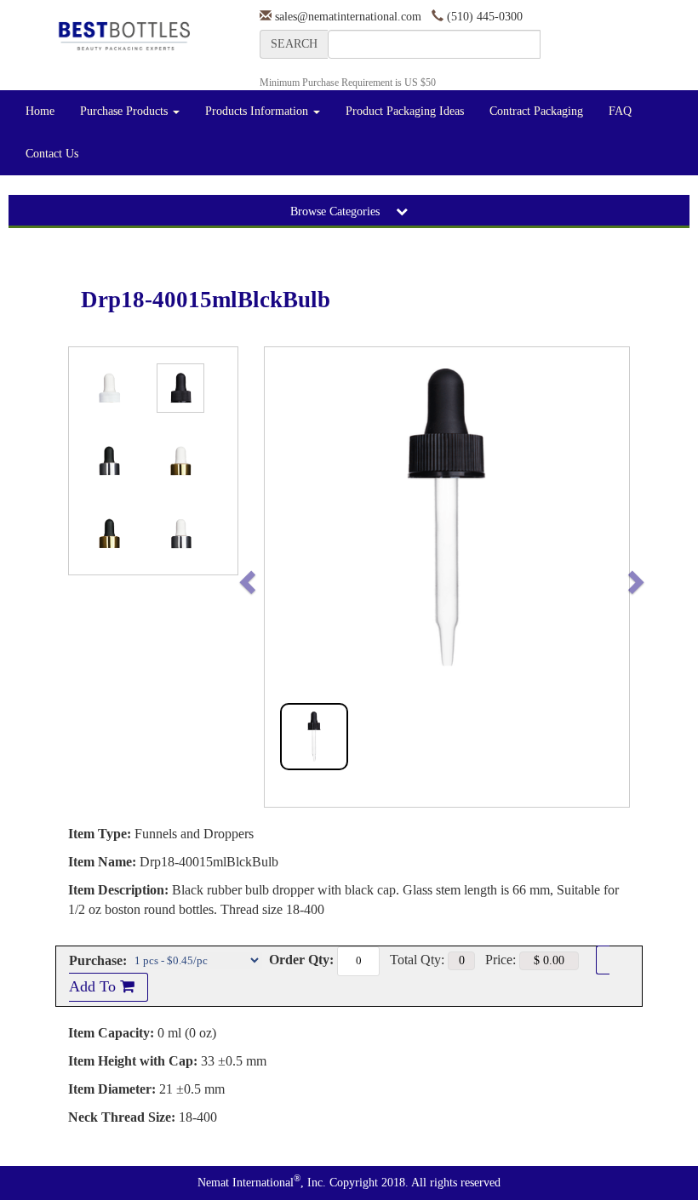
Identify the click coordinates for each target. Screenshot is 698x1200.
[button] (283, 577)
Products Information (258, 111)
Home (40, 111)
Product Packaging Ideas (405, 111)
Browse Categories (336, 211)
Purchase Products (125, 111)
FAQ (620, 111)
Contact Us (52, 153)
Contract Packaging (536, 111)
